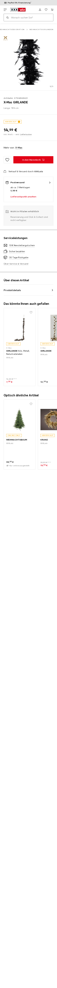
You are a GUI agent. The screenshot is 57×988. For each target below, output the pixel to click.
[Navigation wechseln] (5, 9)
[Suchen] (7, 17)
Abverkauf (11, 122)
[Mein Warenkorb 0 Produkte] (52, 9)
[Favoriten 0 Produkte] (46, 9)
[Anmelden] (40, 9)
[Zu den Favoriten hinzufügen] (7, 159)
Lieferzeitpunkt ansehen (23, 196)
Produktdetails (12, 290)
